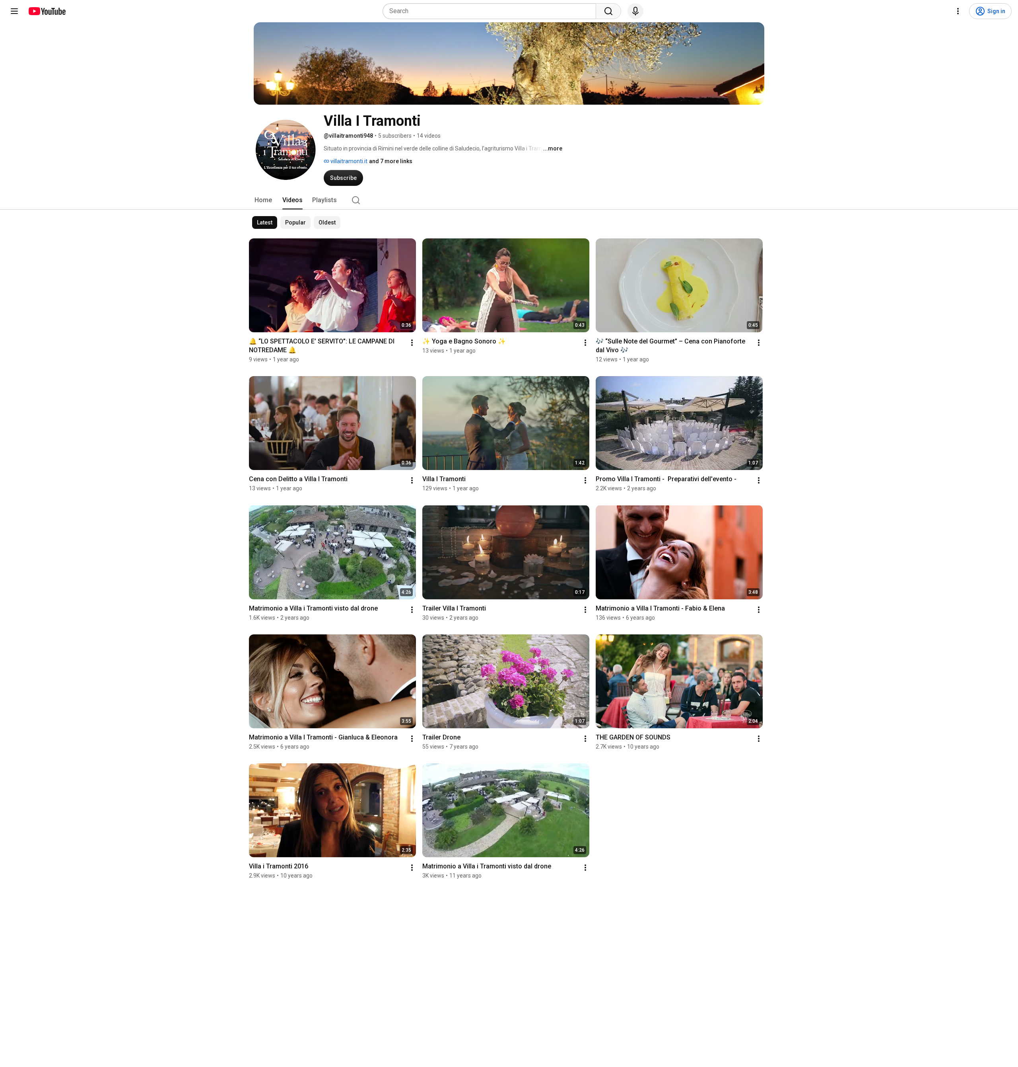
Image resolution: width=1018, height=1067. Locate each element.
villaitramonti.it (348, 161)
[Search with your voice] (635, 11)
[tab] (263, 200)
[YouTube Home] (46, 11)
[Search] (608, 11)
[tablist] (509, 200)
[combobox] (491, 11)
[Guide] (14, 11)
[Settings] (958, 11)
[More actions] (412, 343)
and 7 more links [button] (390, 161)
